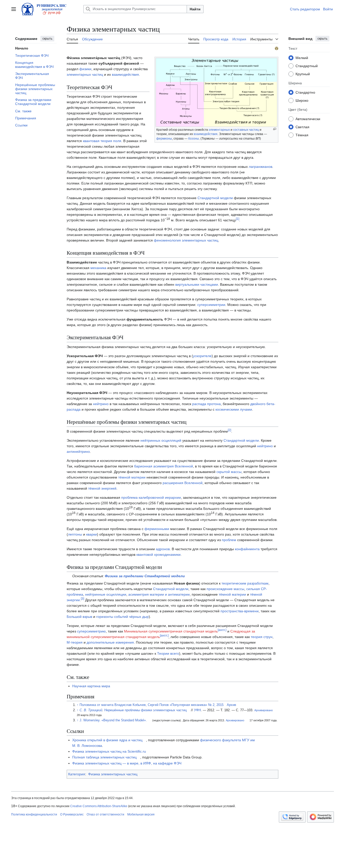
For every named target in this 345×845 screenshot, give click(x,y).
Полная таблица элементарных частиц (104, 757)
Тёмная (301, 135)
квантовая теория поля (102, 141)
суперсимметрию (91, 631)
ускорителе (202, 356)
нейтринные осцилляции (105, 594)
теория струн (262, 637)
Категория (76, 774)
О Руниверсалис (72, 814)
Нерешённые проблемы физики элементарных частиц (145, 710)
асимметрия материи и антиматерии (159, 594)
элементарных (219, 129)
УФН (197, 710)
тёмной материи (131, 477)
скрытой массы (228, 472)
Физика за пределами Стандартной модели (145, 576)
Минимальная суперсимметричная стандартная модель (171, 631)
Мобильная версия (141, 814)
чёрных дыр (139, 617)
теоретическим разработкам (244, 583)
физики (85, 69)
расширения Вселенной (183, 483)
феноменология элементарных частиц (186, 240)
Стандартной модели (215, 198)
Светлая (302, 127)
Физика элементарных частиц (112, 774)
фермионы (164, 138)
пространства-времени (239, 611)
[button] (14, 9)
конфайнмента (247, 549)
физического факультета (220, 740)
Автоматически (307, 119)
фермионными (156, 529)
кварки (91, 534)
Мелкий (301, 58)
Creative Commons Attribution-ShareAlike (98, 806)
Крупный (302, 74)
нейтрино (101, 404)
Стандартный (306, 66)
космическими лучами (233, 409)
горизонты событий (112, 617)
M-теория (75, 642)
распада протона (206, 404)
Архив (231, 705)
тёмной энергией (102, 488)
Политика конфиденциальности (34, 814)
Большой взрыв (79, 617)
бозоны (193, 138)
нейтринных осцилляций (160, 440)
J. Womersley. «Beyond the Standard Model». (113, 720)
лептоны (75, 534)
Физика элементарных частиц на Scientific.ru (109, 751)
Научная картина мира (91, 686)
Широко (301, 100)
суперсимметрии (211, 305)
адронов (163, 549)
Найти (195, 9)
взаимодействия (205, 134)
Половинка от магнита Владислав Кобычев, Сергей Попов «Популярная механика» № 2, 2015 (152, 705)
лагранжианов (260, 167)
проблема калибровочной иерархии (151, 497)
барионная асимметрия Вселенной (163, 466)
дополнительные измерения (110, 642)
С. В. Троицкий (91, 710)
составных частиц (246, 129)
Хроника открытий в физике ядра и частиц (107, 740)
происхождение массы (225, 589)
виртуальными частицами (196, 284)
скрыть (47, 38)
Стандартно (305, 92)
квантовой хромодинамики (158, 554)
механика (98, 268)
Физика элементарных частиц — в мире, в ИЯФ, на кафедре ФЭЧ (126, 763)
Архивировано (263, 710)
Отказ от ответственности (105, 814)
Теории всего (168, 653)
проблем (229, 540)
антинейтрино (78, 452)
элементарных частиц (85, 74)
